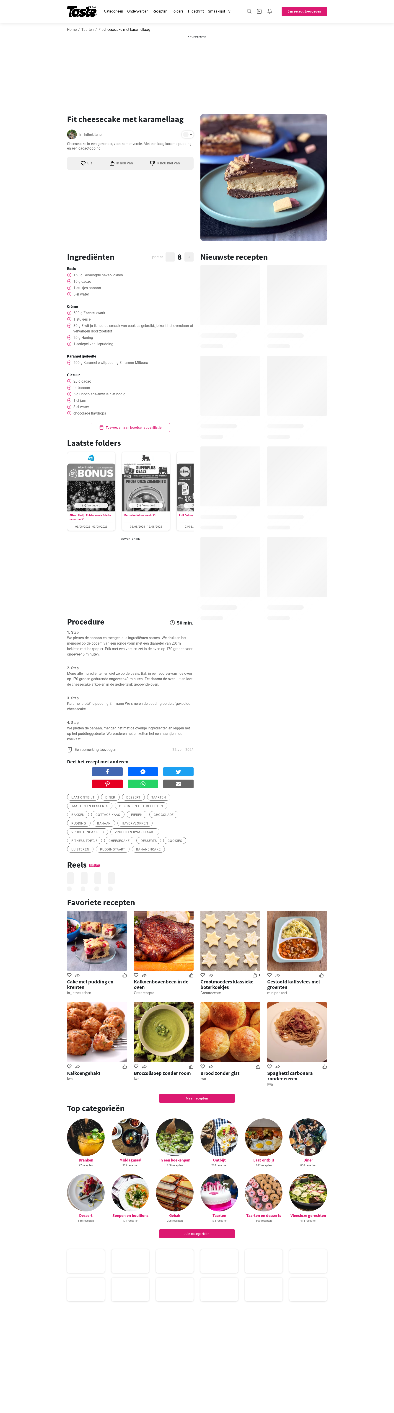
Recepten (160, 11)
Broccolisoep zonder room (162, 1073)
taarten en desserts (89, 806)
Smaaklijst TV (219, 11)
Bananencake (148, 849)
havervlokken (135, 823)
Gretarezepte (144, 993)
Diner (110, 797)
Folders (177, 11)
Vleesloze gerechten (308, 1215)
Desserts (149, 841)
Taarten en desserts (263, 1215)
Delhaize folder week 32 (140, 515)
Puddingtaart (112, 849)
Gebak (174, 1215)
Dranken (86, 1160)
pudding (78, 823)
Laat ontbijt (263, 1160)
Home (72, 29)
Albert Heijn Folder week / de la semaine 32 (90, 517)
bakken (78, 815)
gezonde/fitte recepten (141, 806)
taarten (158, 797)
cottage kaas (108, 815)
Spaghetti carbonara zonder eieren (290, 1075)
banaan (104, 823)
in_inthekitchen (91, 134)
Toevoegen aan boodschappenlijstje (133, 427)
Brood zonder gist (219, 1073)
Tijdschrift (195, 11)
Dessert (86, 1215)
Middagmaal (130, 1160)
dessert (133, 797)
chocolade (164, 815)
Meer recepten (197, 1098)
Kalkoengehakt (83, 1073)
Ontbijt (219, 1160)
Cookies (175, 841)
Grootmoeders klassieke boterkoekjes (226, 984)
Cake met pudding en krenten (90, 984)
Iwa (70, 1079)
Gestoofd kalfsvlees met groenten (293, 984)
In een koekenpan (174, 1160)
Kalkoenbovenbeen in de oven (161, 984)
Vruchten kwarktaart (135, 832)
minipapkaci (277, 993)
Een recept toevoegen (304, 11)
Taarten (87, 29)
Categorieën (113, 11)
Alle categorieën (196, 1234)
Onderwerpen (137, 11)
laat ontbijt (82, 797)
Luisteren (80, 849)
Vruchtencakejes (87, 832)
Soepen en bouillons (130, 1215)
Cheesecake (119, 841)
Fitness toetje (84, 841)
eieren (137, 815)
